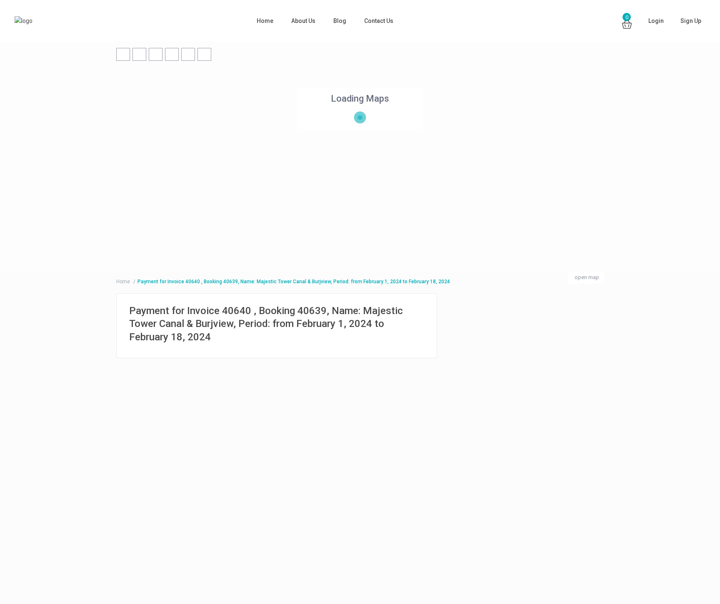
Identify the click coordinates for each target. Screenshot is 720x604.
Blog (339, 20)
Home (265, 20)
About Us (303, 20)
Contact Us (378, 20)
